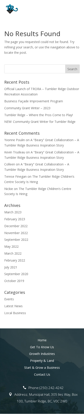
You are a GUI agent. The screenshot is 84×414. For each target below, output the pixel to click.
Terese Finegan (15, 176)
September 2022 (16, 239)
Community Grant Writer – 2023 (27, 108)
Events (9, 299)
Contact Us (42, 374)
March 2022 (13, 253)
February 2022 (14, 260)
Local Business (15, 313)
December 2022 (16, 226)
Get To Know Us (42, 347)
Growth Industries (42, 354)
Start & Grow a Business (42, 367)
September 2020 (16, 274)
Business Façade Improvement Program (33, 101)
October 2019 (14, 281)
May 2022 (11, 246)
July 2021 (10, 267)
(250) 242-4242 (51, 387)
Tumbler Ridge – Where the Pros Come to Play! (38, 115)
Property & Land (42, 360)
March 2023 (13, 212)
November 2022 (16, 233)
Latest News (13, 306)
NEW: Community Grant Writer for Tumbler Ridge (39, 121)
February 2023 (14, 219)
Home (42, 340)
